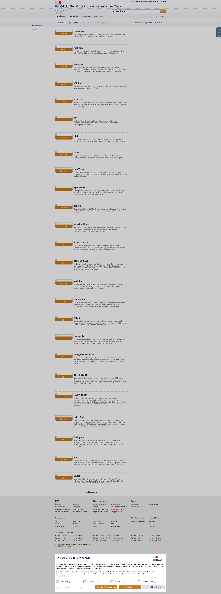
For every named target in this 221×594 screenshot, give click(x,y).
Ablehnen (130, 587)
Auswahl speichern (153, 587)
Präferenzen (91, 581)
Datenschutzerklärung (64, 576)
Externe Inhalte (147, 581)
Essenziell (64, 581)
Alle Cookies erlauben (106, 587)
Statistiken (118, 581)
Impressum (60, 588)
